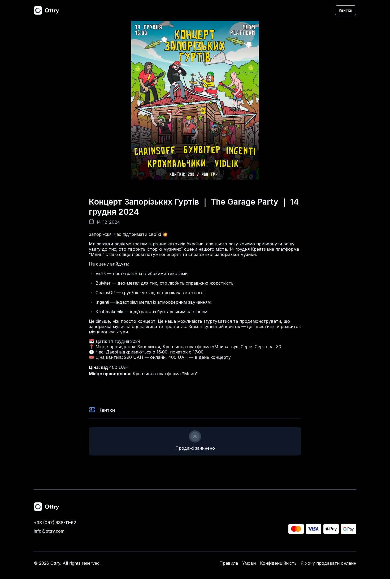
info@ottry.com (49, 531)
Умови (249, 563)
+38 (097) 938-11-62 (55, 522)
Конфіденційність (278, 563)
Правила (228, 563)
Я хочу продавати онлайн (328, 563)
